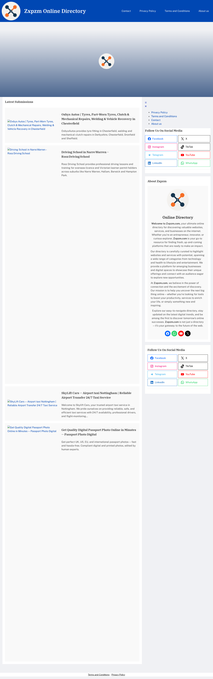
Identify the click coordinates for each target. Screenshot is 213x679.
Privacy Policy (118, 674)
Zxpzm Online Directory (55, 10)
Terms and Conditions (98, 674)
